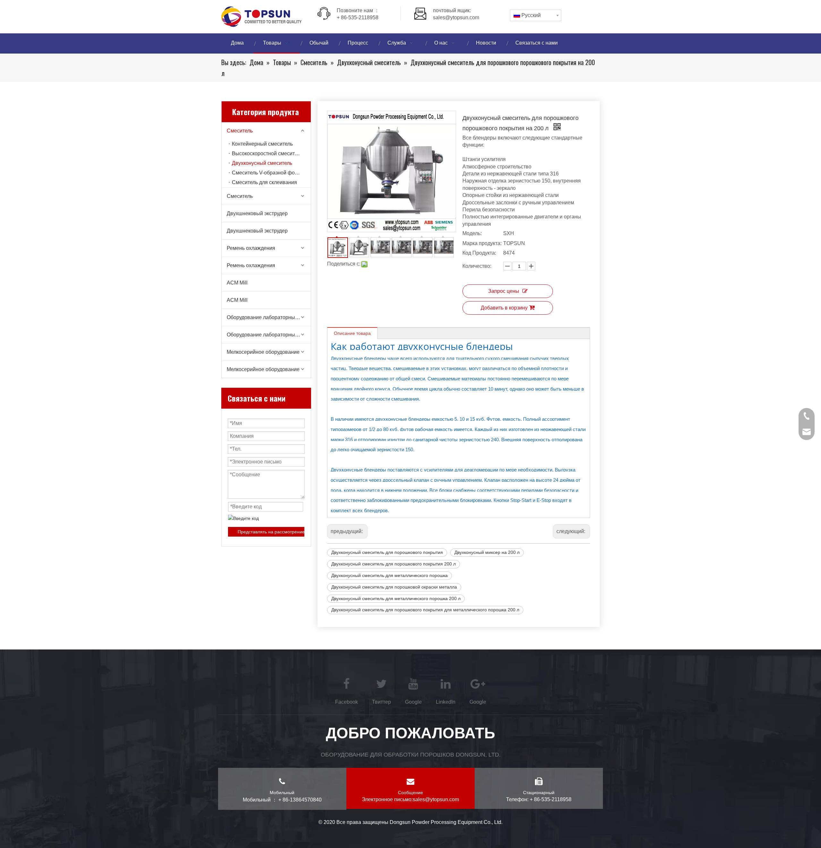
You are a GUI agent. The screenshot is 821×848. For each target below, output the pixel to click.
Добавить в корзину (504, 307)
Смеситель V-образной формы (268, 172)
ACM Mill (237, 282)
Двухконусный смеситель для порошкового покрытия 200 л (393, 563)
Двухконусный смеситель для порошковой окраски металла (394, 586)
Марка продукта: (482, 243)
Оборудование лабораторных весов (269, 317)
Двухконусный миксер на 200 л (487, 552)
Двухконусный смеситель (262, 163)
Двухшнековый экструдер (257, 213)
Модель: (472, 233)
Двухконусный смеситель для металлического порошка (389, 575)
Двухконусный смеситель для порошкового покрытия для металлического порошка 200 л (425, 609)
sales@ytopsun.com (456, 17)
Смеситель (240, 130)
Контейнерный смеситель (262, 144)
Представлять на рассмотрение (271, 531)
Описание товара (352, 333)
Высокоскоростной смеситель (267, 153)
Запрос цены (503, 291)
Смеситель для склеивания (264, 182)
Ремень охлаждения (251, 248)
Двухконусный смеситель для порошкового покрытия (387, 552)
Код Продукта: (479, 253)
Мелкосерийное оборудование (263, 352)
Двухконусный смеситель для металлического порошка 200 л (396, 598)
